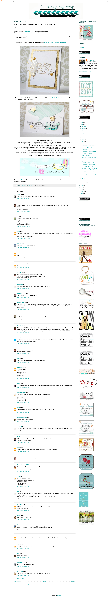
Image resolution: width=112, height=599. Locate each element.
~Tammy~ (19, 456)
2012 (82, 189)
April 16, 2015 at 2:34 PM (23, 297)
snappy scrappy (21, 293)
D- (17, 216)
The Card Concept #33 (87, 166)
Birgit (18, 553)
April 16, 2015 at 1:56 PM (23, 288)
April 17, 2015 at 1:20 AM (23, 471)
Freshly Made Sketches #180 (89, 176)
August (83, 132)
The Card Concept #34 (87, 147)
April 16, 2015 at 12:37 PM (23, 238)
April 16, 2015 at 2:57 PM (23, 321)
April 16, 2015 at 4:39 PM (23, 362)
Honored (82, 47)
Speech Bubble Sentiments (55, 97)
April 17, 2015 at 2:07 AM (23, 500)
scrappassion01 (21, 562)
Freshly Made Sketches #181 (89, 172)
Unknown (19, 426)
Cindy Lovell (91, 60)
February (84, 180)
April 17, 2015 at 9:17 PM (23, 566)
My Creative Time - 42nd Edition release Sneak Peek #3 (89, 169)
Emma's (23, 179)
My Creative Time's (29, 31)
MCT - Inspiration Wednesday (89, 174)
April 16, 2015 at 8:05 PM (23, 412)
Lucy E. (19, 476)
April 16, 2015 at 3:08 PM (23, 332)
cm (18, 491)
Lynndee (19, 535)
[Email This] (38, 185)
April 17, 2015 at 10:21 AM (23, 548)
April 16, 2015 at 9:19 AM (23, 198)
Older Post (72, 581)
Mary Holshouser (21, 392)
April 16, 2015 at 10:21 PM (23, 460)
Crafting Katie (20, 302)
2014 (82, 185)
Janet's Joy (20, 284)
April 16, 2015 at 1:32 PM (23, 259)
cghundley (20, 367)
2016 (82, 122)
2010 (82, 193)
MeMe (18, 358)
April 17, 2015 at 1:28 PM (23, 557)
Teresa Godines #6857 (23, 464)
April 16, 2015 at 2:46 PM (23, 309)
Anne (18, 314)
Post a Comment (20, 578)
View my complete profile (85, 71)
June (83, 137)
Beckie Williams (21, 348)
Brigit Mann (20, 571)
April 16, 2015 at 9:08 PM (23, 432)
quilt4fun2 (19, 524)
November (84, 126)
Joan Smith (20, 325)
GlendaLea (20, 243)
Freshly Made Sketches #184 (89, 145)
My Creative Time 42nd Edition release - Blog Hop (89, 158)
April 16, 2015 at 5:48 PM (23, 387)
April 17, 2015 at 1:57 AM (23, 486)
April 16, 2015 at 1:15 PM (23, 247)
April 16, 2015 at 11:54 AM (23, 226)
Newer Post (17, 581)
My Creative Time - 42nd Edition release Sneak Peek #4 (89, 161)
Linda (18, 544)
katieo (18, 383)
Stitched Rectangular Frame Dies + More (55, 42)
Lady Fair (19, 337)
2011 (82, 191)
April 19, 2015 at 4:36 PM (23, 575)
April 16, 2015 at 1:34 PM (23, 267)
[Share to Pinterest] (44, 185)
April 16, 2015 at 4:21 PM (23, 353)
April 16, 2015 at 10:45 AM (23, 211)
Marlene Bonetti (21, 263)
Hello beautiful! (85, 149)
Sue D (18, 407)
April (83, 141)
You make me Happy (87, 153)
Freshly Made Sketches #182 (89, 164)
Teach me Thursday (86, 143)
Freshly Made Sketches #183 (89, 151)
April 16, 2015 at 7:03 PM (23, 402)
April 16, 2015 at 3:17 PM (23, 343)
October (84, 128)
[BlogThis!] (39, 185)
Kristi (18, 252)
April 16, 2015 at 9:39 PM (23, 442)
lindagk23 (19, 504)
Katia (18, 231)
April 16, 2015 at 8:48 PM (23, 421)
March (83, 178)
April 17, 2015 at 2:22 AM (23, 510)
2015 (82, 124)
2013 (82, 187)
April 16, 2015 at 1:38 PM (23, 279)
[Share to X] (41, 185)
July (83, 135)
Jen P (18, 436)
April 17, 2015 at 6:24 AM (23, 540)
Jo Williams (20, 203)
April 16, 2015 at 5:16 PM (23, 378)
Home (44, 581)
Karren (18, 194)
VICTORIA (19, 272)
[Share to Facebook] (42, 185)
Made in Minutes (86, 155)
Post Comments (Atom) (26, 584)
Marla (18, 447)
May (83, 139)
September (84, 130)
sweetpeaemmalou (22, 417)
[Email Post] (35, 185)
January (84, 182)
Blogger (59, 595)
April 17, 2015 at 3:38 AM (23, 519)
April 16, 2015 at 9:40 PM (23, 451)
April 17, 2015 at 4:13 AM (23, 531)
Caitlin (18, 515)
